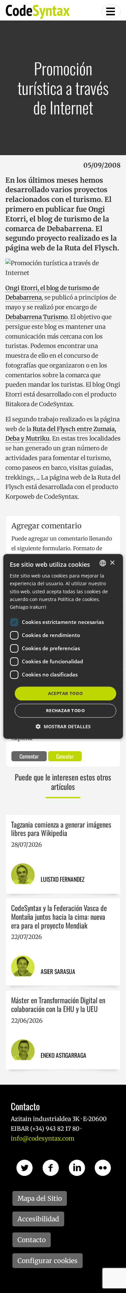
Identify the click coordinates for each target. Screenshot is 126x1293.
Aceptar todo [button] (65, 693)
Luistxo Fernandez (62, 879)
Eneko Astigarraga (63, 1055)
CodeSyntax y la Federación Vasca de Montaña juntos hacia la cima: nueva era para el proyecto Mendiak (59, 916)
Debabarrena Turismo (36, 317)
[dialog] (63, 646)
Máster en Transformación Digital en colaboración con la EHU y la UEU (58, 1004)
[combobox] (102, 563)
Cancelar (65, 756)
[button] (63, 727)
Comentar (29, 756)
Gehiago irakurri (28, 607)
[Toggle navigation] (111, 11)
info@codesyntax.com (42, 1138)
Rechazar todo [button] (65, 711)
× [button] (112, 562)
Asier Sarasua (58, 971)
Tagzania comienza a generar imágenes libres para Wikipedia (61, 828)
